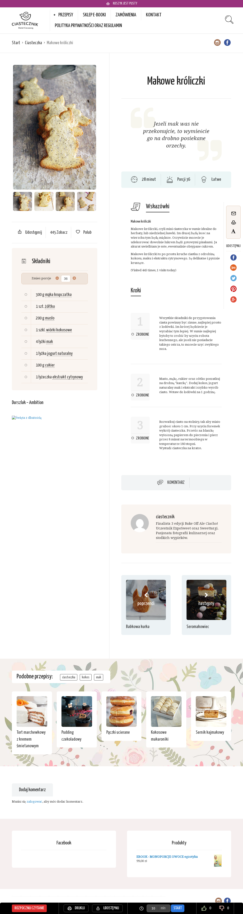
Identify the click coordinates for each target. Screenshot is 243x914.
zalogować (34, 801)
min (163, 908)
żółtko (50, 306)
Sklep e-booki (94, 15)
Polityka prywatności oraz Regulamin (88, 25)
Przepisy (65, 15)
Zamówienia (126, 15)
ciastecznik (165, 517)
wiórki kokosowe (59, 330)
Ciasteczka (33, 43)
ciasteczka (68, 677)
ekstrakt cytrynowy (67, 377)
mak (49, 341)
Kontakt (154, 15)
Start (16, 43)
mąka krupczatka (58, 294)
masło (49, 318)
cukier (50, 365)
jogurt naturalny (60, 353)
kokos (85, 677)
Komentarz (176, 483)
